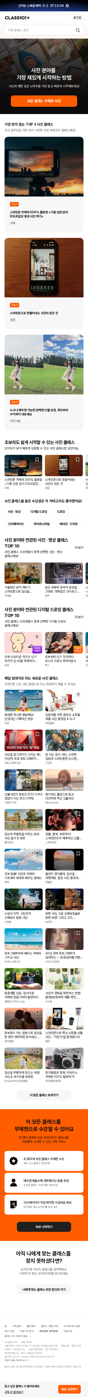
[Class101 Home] (17, 17)
